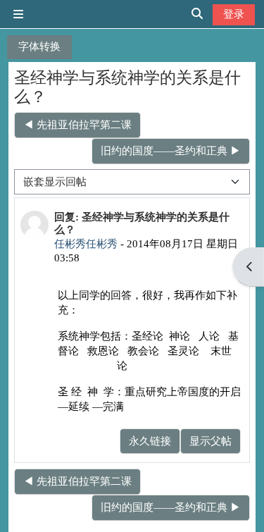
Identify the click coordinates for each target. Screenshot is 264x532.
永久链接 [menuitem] (150, 441)
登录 (233, 14)
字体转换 (39, 46)
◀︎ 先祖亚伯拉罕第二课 (77, 124)
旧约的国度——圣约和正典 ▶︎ (171, 150)
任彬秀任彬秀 (86, 243)
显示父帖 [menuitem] (210, 441)
